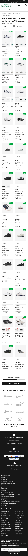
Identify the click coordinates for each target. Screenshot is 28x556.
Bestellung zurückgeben (14, 469)
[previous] (1, 408)
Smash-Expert (18, 517)
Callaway (4, 219)
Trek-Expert (18, 526)
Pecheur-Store (19, 511)
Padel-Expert (4, 535)
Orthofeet (17, 363)
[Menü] (2, 10)
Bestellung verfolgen (7, 481)
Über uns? (4, 490)
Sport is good (18, 522)
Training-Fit (18, 524)
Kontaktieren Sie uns (14, 440)
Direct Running (5, 515)
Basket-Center (5, 511)
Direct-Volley (4, 517)
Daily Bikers (4, 513)
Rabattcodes (4, 485)
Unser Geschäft (5, 505)
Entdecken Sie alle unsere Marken (14, 426)
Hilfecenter (4, 479)
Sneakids (17, 521)
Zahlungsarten (5, 500)
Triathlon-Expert (19, 528)
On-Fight (3, 534)
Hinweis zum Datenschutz (8, 503)
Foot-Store (4, 521)
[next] (27, 408)
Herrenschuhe (16, 13)
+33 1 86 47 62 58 (14, 445)
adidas (4, 48)
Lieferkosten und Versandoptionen (10, 502)
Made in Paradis (5, 530)
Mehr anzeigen (14, 384)
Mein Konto (4, 477)
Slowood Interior (19, 515)
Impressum (4, 498)
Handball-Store (5, 524)
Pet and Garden (19, 513)
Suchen (9, 10)
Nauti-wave (4, 532)
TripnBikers (18, 530)
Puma (3, 189)
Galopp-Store (5, 522)
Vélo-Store (17, 532)
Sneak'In (17, 519)
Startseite (4, 13)
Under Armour (6, 333)
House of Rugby (5, 526)
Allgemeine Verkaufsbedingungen (10, 494)
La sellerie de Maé (6, 528)
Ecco (3, 160)
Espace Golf (4, 519)
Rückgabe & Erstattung (7, 496)
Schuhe (10, 13)
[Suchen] (6, 9)
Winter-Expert (18, 534)
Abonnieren (14, 553)
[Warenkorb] (26, 5)
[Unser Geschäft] (19, 5)
